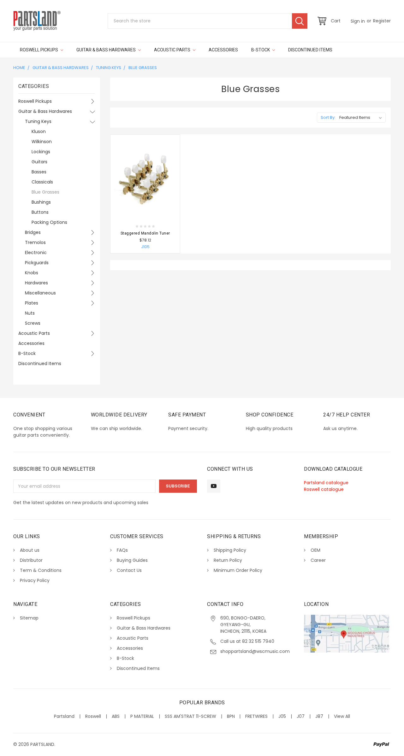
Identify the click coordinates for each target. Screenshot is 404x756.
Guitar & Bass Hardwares (106, 49)
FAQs (122, 550)
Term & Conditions (41, 570)
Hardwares (36, 283)
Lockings (41, 151)
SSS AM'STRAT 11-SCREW (190, 716)
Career (318, 560)
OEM (315, 550)
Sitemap (29, 618)
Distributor (31, 560)
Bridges (33, 232)
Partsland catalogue (326, 483)
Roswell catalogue (324, 489)
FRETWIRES (256, 716)
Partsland (64, 716)
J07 (301, 716)
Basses (39, 172)
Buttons (40, 212)
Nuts (30, 313)
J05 (282, 716)
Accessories (223, 49)
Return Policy (228, 560)
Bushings (41, 202)
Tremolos (35, 242)
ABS (116, 716)
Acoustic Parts (172, 49)
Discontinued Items (310, 49)
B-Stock (261, 49)
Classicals (42, 182)
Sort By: (328, 117)
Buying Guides (132, 560)
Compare (167, 215)
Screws (32, 323)
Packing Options (49, 222)
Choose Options (139, 214)
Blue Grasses (142, 68)
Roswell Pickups (39, 49)
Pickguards (37, 262)
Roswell (93, 716)
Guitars (39, 162)
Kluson (39, 131)
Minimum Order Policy (238, 570)
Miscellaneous (40, 293)
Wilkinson (42, 141)
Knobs (31, 273)
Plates (31, 303)
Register (382, 21)
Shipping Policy (230, 550)
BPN (231, 716)
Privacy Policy (35, 580)
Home (19, 68)
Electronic (36, 252)
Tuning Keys (108, 68)
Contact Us (129, 570)
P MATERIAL (142, 716)
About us (29, 550)
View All (342, 716)
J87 (319, 716)
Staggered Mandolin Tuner (145, 233)
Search (299, 21)
